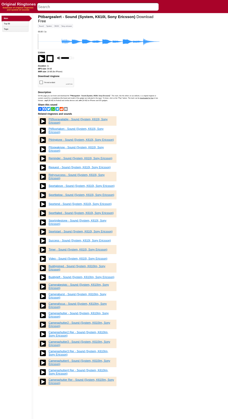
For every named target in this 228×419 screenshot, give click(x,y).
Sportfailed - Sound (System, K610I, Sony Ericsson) (81, 212)
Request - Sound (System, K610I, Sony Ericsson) (80, 167)
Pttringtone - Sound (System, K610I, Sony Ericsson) (81, 139)
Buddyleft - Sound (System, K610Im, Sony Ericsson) (81, 277)
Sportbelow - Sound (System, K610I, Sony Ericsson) (81, 194)
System (49, 26)
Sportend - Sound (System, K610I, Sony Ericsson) (80, 203)
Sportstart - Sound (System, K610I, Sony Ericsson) (81, 231)
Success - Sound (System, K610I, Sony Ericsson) (80, 240)
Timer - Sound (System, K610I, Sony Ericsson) (78, 249)
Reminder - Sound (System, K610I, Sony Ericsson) (80, 158)
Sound (41, 26)
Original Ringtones (18, 4)
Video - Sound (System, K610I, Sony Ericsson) (78, 258)
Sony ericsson (66, 26)
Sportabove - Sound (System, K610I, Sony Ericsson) (82, 185)
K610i (57, 26)
